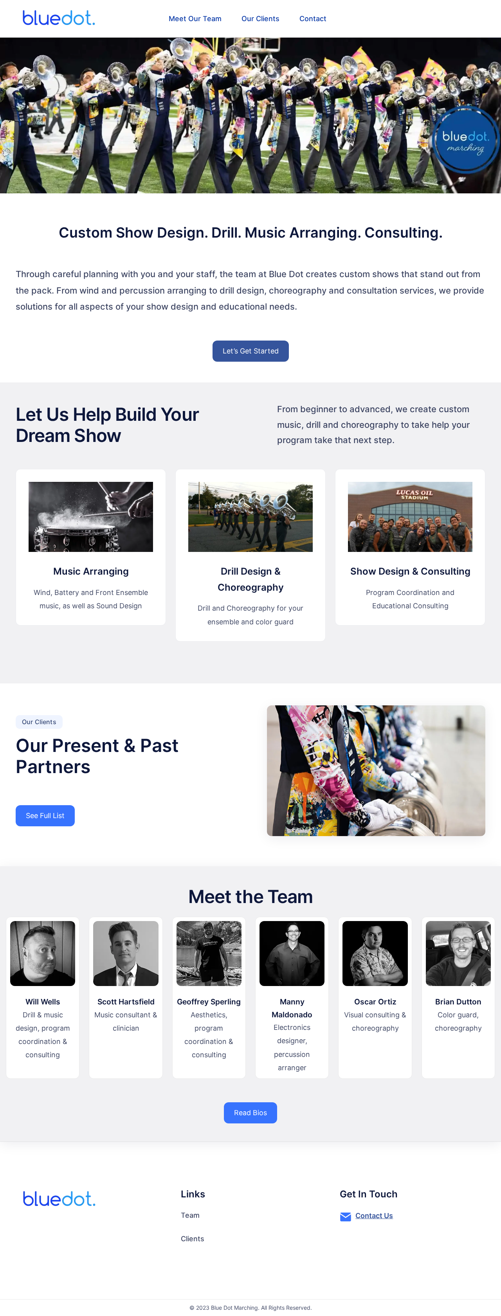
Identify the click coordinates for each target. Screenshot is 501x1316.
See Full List (45, 815)
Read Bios (250, 1113)
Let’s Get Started (251, 351)
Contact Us (374, 1215)
